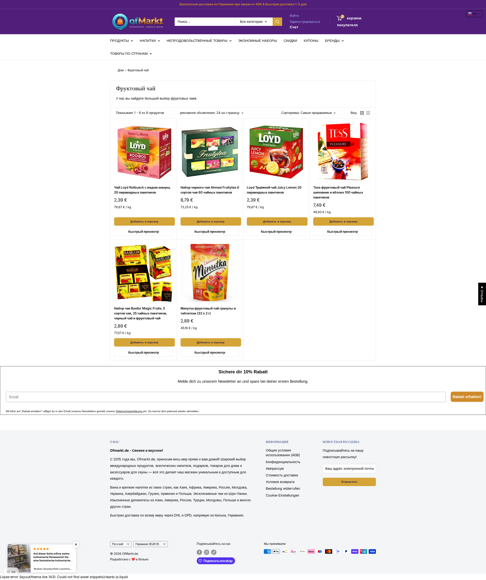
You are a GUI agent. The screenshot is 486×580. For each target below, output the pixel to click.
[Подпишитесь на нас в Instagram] (206, 552)
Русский (117, 544)
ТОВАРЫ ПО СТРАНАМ (129, 54)
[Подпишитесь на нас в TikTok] (213, 552)
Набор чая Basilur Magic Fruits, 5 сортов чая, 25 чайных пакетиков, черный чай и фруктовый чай (140, 313)
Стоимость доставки (282, 475)
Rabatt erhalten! (467, 397)
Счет (294, 27)
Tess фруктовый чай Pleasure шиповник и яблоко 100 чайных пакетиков (338, 192)
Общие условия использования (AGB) (283, 452)
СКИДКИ (290, 41)
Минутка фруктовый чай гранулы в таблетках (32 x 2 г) (208, 310)
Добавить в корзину (144, 221)
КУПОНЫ (311, 41)
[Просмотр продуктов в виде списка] (368, 113)
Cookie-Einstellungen (282, 495)
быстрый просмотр (143, 231)
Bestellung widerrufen (283, 488)
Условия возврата (280, 482)
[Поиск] (277, 21)
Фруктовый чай (138, 70)
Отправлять (349, 481)
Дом (121, 70)
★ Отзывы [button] (482, 294)
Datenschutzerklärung (129, 411)
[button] (76, 544)
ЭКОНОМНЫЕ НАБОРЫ (257, 41)
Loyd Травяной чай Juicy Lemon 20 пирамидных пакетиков (274, 190)
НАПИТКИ (148, 41)
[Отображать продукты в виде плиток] (362, 113)
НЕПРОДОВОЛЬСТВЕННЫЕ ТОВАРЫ (197, 41)
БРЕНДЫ (332, 41)
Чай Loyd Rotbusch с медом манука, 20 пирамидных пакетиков (142, 190)
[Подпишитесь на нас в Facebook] (199, 552)
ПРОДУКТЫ (119, 41)
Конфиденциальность (283, 462)
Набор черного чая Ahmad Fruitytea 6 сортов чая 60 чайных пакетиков (210, 190)
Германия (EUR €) (147, 544)
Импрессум (275, 469)
